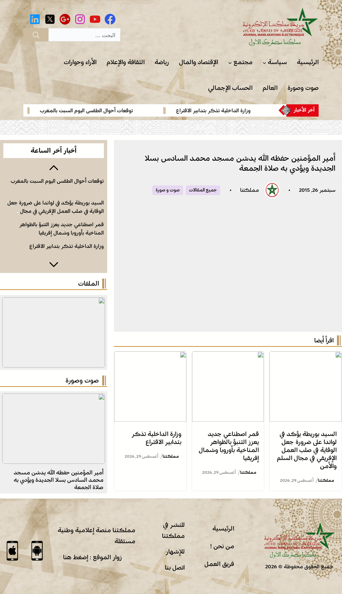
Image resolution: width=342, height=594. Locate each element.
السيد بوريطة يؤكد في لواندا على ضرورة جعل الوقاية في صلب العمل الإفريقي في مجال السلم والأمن (307, 450)
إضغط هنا (75, 557)
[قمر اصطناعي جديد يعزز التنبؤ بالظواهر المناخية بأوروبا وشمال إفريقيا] (228, 356)
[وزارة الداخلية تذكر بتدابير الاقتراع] (150, 356)
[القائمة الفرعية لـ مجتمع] (230, 62)
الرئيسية (223, 528)
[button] (53, 167)
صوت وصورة (82, 380)
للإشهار (175, 551)
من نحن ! (222, 546)
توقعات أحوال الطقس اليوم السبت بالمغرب (103, 110)
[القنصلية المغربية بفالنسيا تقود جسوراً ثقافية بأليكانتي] (53, 399)
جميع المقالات (203, 190)
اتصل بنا (175, 567)
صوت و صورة (168, 190)
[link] (210, 111)
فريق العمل (219, 564)
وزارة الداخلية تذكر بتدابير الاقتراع (230, 110)
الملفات (88, 283)
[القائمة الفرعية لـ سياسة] (264, 62)
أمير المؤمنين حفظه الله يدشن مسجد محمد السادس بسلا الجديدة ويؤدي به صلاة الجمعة (59, 480)
